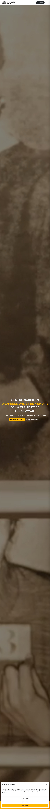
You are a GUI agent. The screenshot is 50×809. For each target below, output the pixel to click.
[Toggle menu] (47, 3)
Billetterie (41, 2)
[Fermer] (46, 784)
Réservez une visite (16, 420)
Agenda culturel (33, 420)
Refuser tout (25, 802)
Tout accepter (25, 805)
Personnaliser (25, 798)
